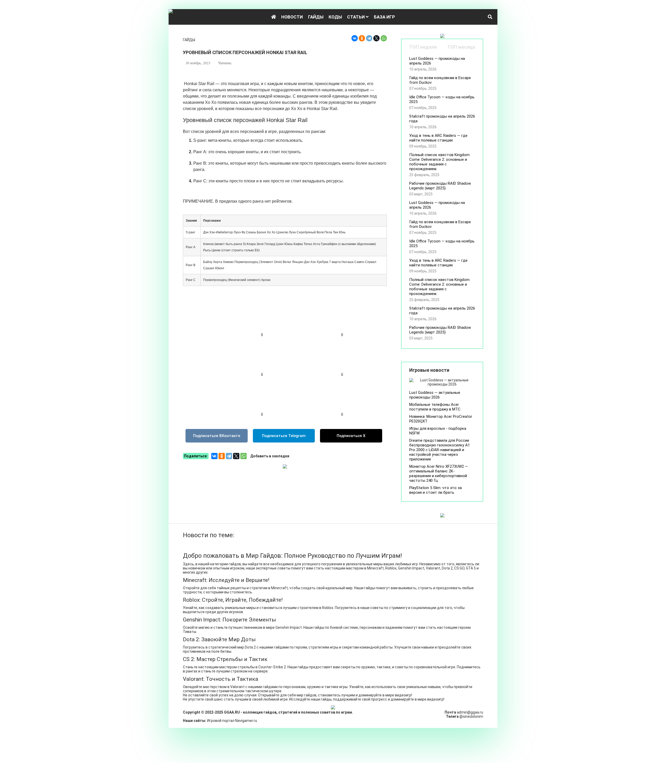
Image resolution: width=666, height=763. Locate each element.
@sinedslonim (471, 716)
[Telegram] (369, 38)
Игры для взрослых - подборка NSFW (437, 430)
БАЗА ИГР (384, 17)
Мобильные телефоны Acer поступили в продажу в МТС (434, 407)
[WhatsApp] (384, 38)
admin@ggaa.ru (470, 712)
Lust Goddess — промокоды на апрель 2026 (437, 61)
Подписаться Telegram (284, 435)
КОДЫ (335, 17)
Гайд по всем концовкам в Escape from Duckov (440, 80)
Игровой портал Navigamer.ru (232, 721)
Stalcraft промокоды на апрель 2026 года (442, 118)
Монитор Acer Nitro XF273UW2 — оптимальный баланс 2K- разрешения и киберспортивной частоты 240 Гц (438, 473)
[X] (376, 38)
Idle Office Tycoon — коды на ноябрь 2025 (442, 99)
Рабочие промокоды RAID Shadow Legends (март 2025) (440, 185)
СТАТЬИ (356, 17)
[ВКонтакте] (354, 38)
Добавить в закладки (269, 456)
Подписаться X (351, 435)
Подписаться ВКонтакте (216, 435)
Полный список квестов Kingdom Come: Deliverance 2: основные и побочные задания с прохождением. (439, 161)
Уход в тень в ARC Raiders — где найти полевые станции (438, 138)
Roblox (327, 608)
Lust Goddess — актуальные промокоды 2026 (434, 395)
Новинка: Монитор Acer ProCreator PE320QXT (440, 419)
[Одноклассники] (362, 38)
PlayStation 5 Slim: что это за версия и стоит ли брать (435, 490)
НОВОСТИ (292, 17)
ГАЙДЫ (315, 17)
